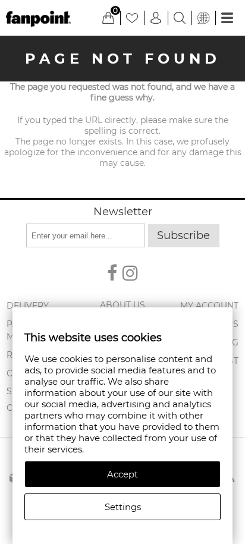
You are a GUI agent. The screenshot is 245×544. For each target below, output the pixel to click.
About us (122, 305)
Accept (122, 474)
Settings (123, 506)
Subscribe (183, 235)
